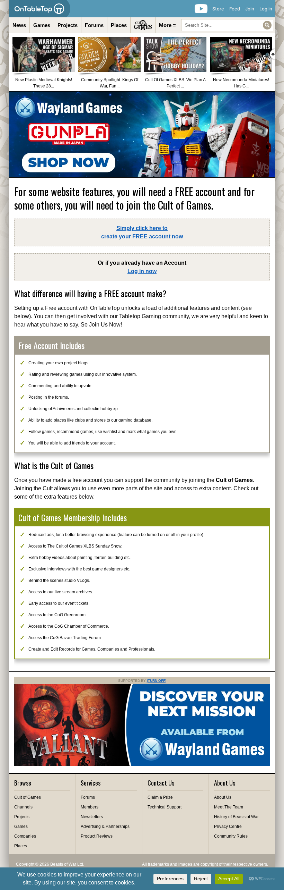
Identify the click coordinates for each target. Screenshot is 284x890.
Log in (265, 8)
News (19, 25)
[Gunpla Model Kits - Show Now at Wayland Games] (142, 134)
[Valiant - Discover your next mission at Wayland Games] (142, 764)
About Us (222, 797)
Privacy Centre (228, 826)
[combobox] (227, 25)
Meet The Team (228, 807)
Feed (234, 8)
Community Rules (231, 836)
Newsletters (92, 816)
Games (41, 25)
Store (218, 8)
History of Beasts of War (236, 816)
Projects (67, 25)
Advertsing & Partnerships (105, 826)
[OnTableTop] (39, 8)
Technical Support (164, 807)
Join (249, 8)
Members (89, 807)
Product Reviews (97, 836)
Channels (23, 807)
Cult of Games (27, 797)
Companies (25, 836)
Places (119, 25)
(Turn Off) (156, 681)
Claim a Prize (160, 797)
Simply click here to (142, 232)
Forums (94, 25)
